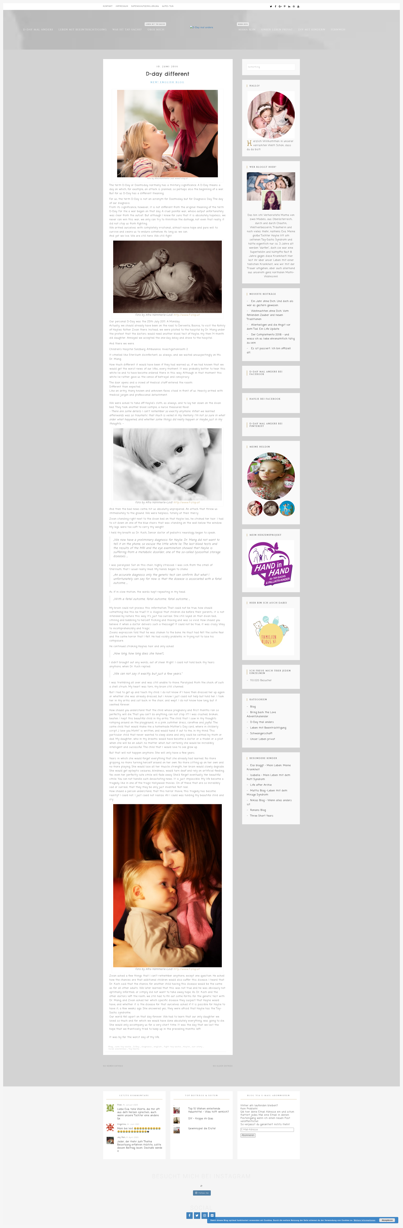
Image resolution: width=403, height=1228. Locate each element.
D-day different (167, 73)
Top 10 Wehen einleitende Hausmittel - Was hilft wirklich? (208, 1110)
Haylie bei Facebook (265, 398)
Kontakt (108, 6)
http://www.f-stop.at (186, 315)
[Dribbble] (293, 6)
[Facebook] (275, 6)
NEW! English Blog (167, 82)
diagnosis (147, 1047)
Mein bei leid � (133, 1130)
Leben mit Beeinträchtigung (83, 29)
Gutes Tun (168, 6)
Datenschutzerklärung (145, 6)
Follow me (204, 1193)
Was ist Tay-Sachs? (127, 29)
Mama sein (247, 29)
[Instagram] (205, 1215)
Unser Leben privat (277, 29)
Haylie (186, 1047)
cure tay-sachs (123, 1047)
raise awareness (118, 1049)
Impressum (122, 6)
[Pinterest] (284, 6)
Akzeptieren (387, 1220)
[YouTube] (298, 6)
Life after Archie (261, 785)
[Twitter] (271, 6)
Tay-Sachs (134, 1049)
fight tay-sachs (172, 1047)
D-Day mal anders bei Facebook (266, 373)
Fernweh (338, 29)
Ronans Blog (258, 810)
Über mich (156, 29)
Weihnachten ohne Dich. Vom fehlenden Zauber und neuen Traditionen (268, 315)
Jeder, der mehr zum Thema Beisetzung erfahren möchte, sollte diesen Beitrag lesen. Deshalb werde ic (139, 1146)
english (158, 1047)
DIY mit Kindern (311, 29)
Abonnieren (248, 1135)
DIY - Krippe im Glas (200, 1118)
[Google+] (280, 6)
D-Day (136, 1047)
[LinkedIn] (289, 6)
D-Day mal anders (38, 29)
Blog (111, 1047)
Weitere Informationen (364, 1220)
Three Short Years (261, 816)
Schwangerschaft (261, 733)
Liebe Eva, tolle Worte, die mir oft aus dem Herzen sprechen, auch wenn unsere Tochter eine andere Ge (138, 1114)
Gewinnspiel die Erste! (202, 1128)
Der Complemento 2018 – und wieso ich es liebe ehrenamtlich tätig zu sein (271, 339)
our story (197, 1047)
